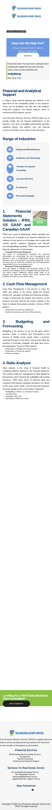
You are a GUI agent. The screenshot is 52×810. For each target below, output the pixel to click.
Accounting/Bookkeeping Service (25, 772)
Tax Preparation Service (25, 774)
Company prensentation (16, 31)
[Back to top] (45, 799)
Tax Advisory (25, 756)
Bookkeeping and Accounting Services (25, 754)
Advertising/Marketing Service (25, 777)
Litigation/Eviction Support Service (26, 779)
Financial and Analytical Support (26, 761)
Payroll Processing (25, 759)
